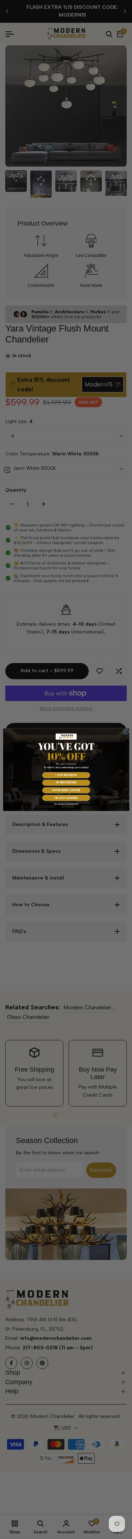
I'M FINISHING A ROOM (66, 790)
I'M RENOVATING (66, 782)
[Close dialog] (125, 731)
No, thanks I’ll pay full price (66, 803)
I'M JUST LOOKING (66, 797)
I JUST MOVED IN (66, 775)
